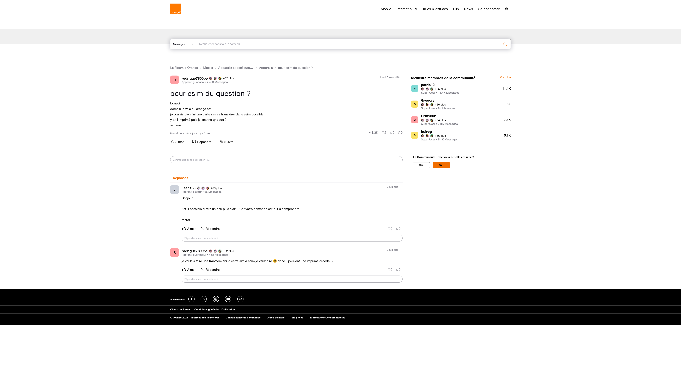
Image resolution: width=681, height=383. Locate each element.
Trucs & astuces (435, 9)
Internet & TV (407, 9)
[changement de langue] (506, 8)
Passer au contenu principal (18, 2)
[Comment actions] (401, 187)
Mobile (386, 9)
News (468, 9)
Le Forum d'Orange (184, 67)
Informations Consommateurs (327, 317)
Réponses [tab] (180, 178)
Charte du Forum (180, 309)
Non (421, 165)
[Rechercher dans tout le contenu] (505, 44)
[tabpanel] (286, 234)
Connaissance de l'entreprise (243, 317)
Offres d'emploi (276, 317)
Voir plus (505, 77)
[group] (373, 132)
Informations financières (205, 317)
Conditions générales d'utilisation (214, 309)
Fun (456, 9)
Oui (441, 165)
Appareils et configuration (236, 67)
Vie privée (297, 317)
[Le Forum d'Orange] (175, 9)
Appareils (266, 67)
